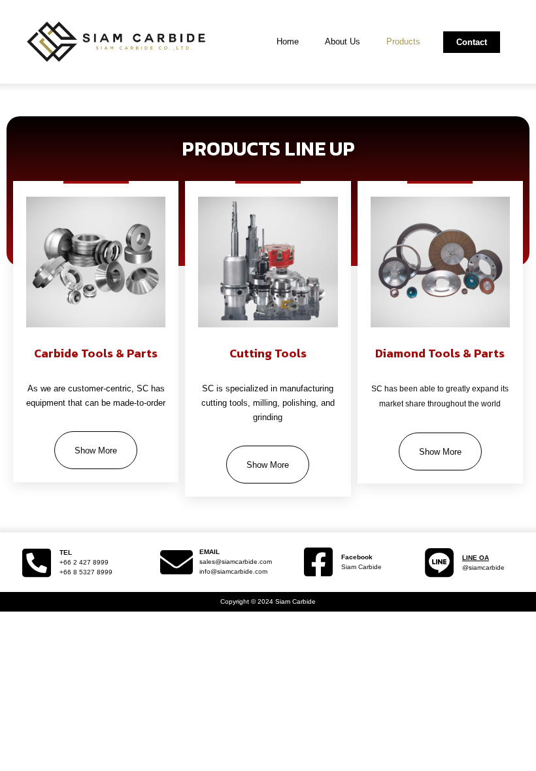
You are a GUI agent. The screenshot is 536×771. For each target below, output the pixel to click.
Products (403, 41)
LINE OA (475, 557)
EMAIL (209, 551)
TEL (65, 552)
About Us (342, 41)
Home (287, 41)
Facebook (357, 557)
